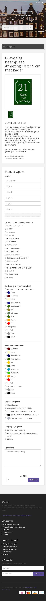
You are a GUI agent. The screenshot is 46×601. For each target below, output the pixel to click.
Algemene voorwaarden (11, 524)
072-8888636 (7, 515)
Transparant (11, 327)
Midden (10, 439)
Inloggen (39, 2)
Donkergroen (15, 306)
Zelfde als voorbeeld (14, 386)
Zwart (12, 337)
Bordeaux (14, 296)
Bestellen (33, 480)
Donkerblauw (15, 303)
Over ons (6, 530)
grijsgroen (14, 313)
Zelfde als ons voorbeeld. (16, 430)
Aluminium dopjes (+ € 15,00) (21, 418)
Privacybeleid (7, 532)
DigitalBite (28, 587)
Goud (12, 309)
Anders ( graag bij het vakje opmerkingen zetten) (22, 434)
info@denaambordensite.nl (22, 515)
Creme (12, 299)
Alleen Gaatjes (12, 405)
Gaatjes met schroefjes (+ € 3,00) (19, 408)
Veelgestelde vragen (10, 544)
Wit (11, 330)
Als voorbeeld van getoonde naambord (21, 289)
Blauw (12, 292)
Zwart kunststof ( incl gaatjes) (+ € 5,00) (24, 415)
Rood (12, 323)
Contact (5, 535)
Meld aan (39, 574)
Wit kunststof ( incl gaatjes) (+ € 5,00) (24, 411)
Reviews (5, 554)
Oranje (12, 320)
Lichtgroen (14, 373)
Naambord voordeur (10, 549)
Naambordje (7, 552)
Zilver (12, 333)
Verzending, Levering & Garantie (14, 527)
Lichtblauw (14, 369)
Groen (12, 316)
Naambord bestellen (10, 546)
